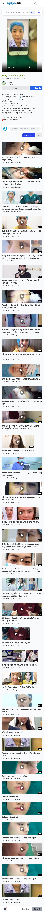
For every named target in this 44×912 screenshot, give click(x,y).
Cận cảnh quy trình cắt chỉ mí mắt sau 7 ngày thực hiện (22, 402)
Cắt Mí (7, 12)
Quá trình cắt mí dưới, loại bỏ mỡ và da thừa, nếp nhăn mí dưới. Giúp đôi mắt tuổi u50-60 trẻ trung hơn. (21, 570)
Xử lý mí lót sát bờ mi (10, 899)
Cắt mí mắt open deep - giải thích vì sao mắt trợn (21, 858)
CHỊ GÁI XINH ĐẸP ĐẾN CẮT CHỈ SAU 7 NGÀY (20, 522)
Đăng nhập (25, 909)
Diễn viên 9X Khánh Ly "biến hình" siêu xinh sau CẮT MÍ (21, 710)
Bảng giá (14, 12)
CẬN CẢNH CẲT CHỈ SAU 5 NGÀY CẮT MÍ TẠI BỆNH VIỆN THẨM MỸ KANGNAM (20, 427)
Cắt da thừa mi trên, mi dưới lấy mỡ (16, 643)
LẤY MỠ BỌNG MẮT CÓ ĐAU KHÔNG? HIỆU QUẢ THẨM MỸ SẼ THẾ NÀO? (22, 183)
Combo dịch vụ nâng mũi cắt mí (14, 776)
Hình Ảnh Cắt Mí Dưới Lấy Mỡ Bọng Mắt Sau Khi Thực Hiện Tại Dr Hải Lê (21, 232)
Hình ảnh (28, 12)
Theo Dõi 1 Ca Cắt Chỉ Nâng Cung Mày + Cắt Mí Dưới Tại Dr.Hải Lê (21, 306)
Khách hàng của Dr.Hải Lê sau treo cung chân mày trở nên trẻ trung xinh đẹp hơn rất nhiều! (20, 545)
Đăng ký (37, 909)
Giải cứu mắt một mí (10, 796)
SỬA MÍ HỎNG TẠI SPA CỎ (12, 732)
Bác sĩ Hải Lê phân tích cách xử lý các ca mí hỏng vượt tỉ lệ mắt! (22, 474)
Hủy (39, 135)
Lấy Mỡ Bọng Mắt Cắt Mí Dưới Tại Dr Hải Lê (19, 687)
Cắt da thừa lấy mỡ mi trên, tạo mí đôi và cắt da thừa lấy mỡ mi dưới (20, 619)
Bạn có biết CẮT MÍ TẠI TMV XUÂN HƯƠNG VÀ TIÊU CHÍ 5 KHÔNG (20, 281)
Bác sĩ (20, 12)
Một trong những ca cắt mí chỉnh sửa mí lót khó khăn (21, 754)
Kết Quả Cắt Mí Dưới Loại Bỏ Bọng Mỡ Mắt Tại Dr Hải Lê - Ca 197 (21, 498)
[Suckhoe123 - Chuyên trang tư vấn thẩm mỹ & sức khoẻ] (14, 3)
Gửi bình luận (28, 135)
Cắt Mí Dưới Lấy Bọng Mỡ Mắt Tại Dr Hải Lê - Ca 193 (21, 355)
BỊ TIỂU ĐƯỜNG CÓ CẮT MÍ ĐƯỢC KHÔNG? (20, 665)
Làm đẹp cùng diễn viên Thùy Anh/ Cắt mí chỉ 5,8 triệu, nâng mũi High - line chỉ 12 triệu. (21, 594)
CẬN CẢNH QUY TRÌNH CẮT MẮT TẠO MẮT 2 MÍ (21, 379)
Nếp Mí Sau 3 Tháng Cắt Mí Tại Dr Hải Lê (18, 450)
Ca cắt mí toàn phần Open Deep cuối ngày (19, 837)
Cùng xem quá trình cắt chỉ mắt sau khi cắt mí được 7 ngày (20, 158)
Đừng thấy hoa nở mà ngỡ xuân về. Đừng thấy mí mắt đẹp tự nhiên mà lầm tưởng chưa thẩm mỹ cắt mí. (22, 257)
